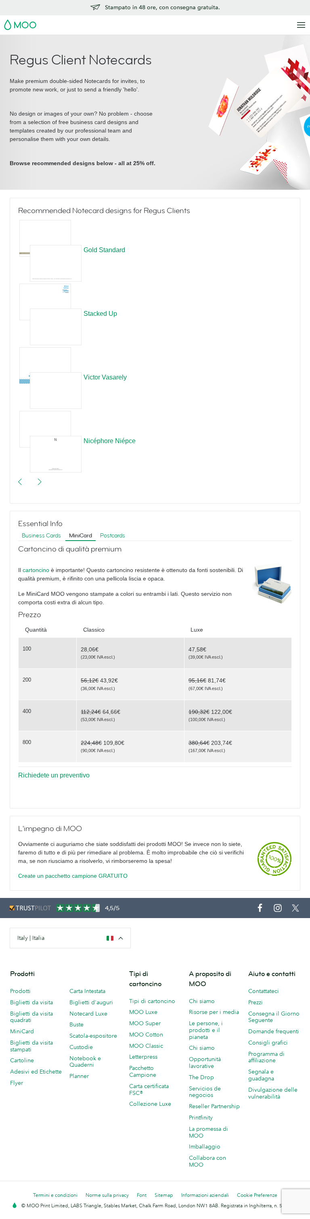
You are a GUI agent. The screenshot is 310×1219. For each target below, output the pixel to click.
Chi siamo (202, 1001)
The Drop (201, 1077)
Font (142, 1195)
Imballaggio (204, 1146)
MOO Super (145, 1023)
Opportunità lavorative (205, 1062)
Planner (79, 1076)
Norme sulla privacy (107, 1195)
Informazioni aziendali (205, 1195)
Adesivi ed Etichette (36, 1071)
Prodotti (20, 991)
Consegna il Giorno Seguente (274, 1017)
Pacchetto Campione (142, 1071)
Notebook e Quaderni (85, 1062)
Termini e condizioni (55, 1195)
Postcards (112, 535)
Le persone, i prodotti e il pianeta (206, 1030)
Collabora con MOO (207, 1161)
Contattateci (263, 991)
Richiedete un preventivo (54, 775)
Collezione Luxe (150, 1103)
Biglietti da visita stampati (31, 1046)
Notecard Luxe (88, 1013)
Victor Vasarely (105, 377)
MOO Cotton (146, 1034)
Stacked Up (100, 313)
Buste (76, 1024)
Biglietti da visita (31, 1002)
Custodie (81, 1047)
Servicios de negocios (205, 1092)
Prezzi (255, 1002)
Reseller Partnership (214, 1106)
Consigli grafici (268, 1042)
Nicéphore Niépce (110, 440)
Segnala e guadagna (261, 1075)
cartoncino (36, 570)
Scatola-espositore (93, 1035)
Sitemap (164, 1195)
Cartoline (22, 1060)
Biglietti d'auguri (91, 1002)
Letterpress (143, 1056)
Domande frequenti (273, 1031)
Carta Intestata (87, 991)
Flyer (16, 1082)
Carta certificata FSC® (149, 1089)
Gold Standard (104, 250)
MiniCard (80, 535)
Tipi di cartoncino (152, 1001)
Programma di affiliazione (266, 1057)
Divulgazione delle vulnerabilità (272, 1093)
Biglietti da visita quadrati (31, 1017)
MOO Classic (146, 1045)
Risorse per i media (214, 1012)
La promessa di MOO (208, 1132)
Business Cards (41, 535)
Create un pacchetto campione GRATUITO (73, 876)
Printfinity (201, 1117)
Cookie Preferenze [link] (257, 1195)
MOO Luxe (143, 1012)
